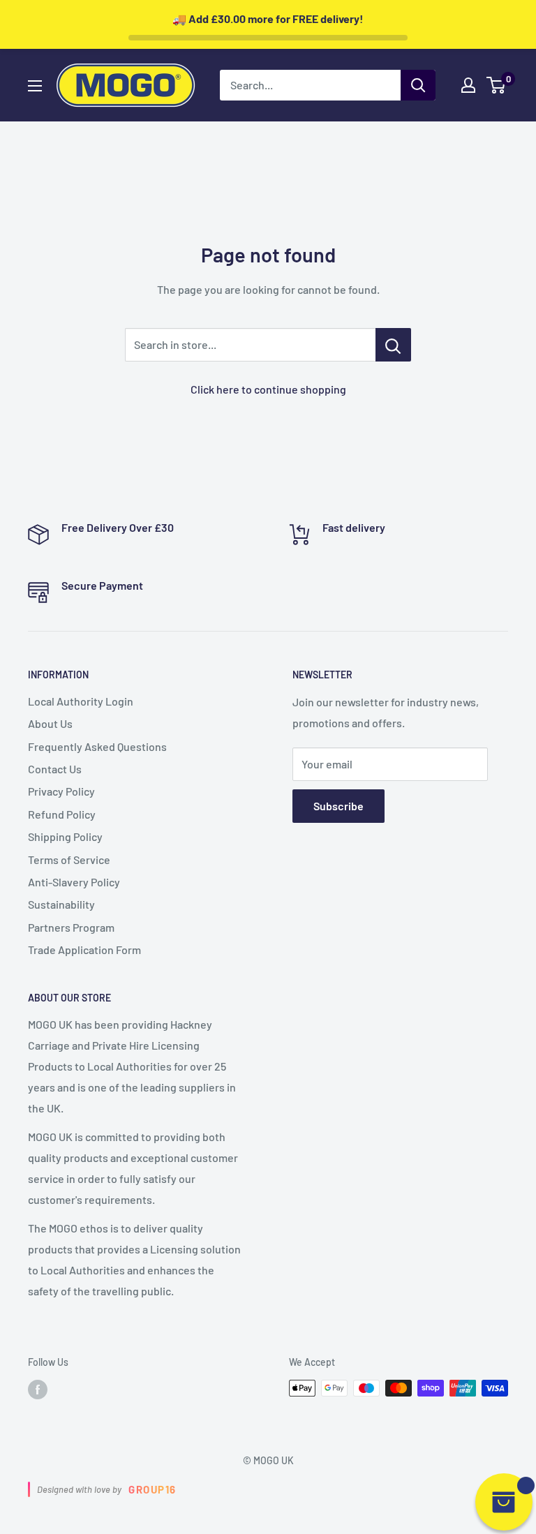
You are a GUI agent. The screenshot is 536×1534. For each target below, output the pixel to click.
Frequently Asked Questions (97, 746)
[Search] (418, 85)
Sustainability (61, 904)
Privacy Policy (61, 791)
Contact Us (55, 768)
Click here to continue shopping (268, 389)
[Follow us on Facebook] (37, 1389)
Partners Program (71, 927)
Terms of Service (69, 859)
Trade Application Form (84, 949)
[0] (496, 85)
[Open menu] (35, 85)
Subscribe (338, 805)
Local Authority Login (80, 701)
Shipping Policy (65, 836)
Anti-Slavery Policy (74, 881)
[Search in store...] (393, 345)
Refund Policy (62, 814)
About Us (50, 723)
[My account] (468, 85)
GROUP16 (152, 1489)
